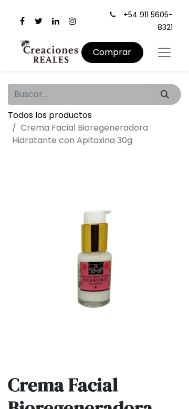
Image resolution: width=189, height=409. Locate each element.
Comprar (112, 52)
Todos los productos (50, 115)
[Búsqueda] (165, 94)
